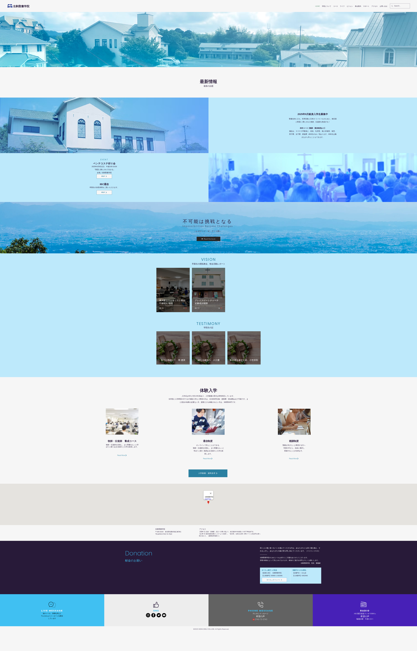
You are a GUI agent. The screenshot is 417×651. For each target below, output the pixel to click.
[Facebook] (153, 615)
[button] (326, 6)
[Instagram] (148, 615)
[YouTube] (164, 615)
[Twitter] (159, 615)
